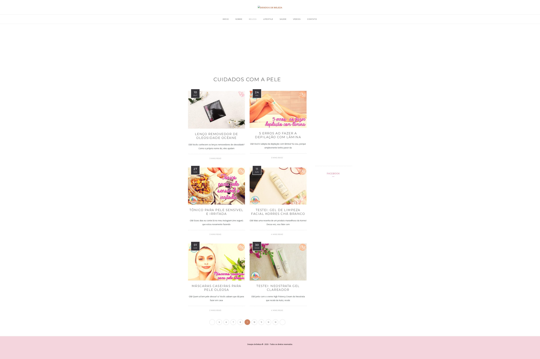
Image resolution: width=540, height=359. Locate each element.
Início (226, 19)
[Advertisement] (270, 47)
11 (261, 322)
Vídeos (297, 19)
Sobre (238, 19)
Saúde (283, 19)
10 (254, 322)
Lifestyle (268, 19)
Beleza (253, 19)
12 (268, 322)
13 (275, 322)
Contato (312, 19)
